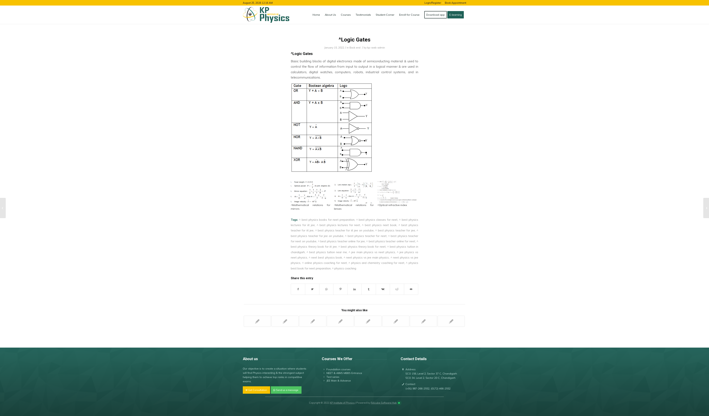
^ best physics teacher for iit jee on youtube (344, 230)
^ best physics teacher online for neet (390, 241)
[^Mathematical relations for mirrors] (310, 192)
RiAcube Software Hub (384, 402)
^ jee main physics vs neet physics (372, 252)
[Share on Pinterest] (340, 289)
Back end (355, 47)
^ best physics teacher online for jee (341, 241)
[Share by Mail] (411, 289)
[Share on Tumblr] (369, 289)
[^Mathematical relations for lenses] (354, 192)
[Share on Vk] (383, 289)
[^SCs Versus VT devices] (3, 208)
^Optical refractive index (392, 205)
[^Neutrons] (395, 321)
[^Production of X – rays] (312, 321)
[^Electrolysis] (340, 321)
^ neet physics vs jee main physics (366, 257)
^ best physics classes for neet (377, 219)
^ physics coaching (344, 268)
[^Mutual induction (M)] (451, 321)
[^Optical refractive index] (397, 192)
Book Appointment (455, 2)
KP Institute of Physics (342, 402)
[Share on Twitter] (312, 289)
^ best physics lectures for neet (338, 225)
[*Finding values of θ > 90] (257, 321)
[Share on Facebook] (298, 289)
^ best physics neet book (379, 225)
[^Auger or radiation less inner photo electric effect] (285, 321)
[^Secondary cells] (368, 321)
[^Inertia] (423, 321)
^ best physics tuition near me (326, 252)
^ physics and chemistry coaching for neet (376, 263)
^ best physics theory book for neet (362, 246)
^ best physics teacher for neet (366, 236)
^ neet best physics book (325, 257)
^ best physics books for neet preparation (326, 219)
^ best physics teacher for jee (395, 230)
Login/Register (432, 2)
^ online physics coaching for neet (324, 263)
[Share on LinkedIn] (355, 289)
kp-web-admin (376, 47)
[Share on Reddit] (397, 289)
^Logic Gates (354, 39)
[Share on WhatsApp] (326, 289)
